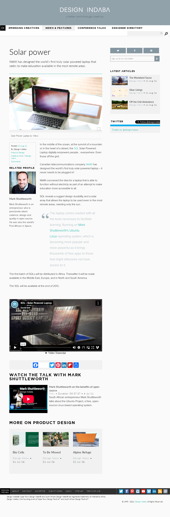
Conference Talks (92, 28)
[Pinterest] (58, 365)
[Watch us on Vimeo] (149, 491)
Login (69, 491)
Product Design (18, 152)
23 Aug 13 (22, 145)
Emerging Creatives (24, 28)
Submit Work (55, 491)
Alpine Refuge (82, 452)
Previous (23, 115)
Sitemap (79, 491)
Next (88, 115)
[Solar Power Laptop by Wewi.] (55, 131)
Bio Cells (18, 452)
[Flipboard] (70, 365)
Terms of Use (93, 491)
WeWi (89, 164)
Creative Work (17, 155)
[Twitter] (52, 365)
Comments (16, 161)
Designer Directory (127, 28)
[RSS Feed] (160, 491)
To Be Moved (52, 452)
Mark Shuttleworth (20, 199)
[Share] (76, 365)
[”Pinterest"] (151, 50)
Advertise (40, 491)
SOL (76, 148)
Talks (52, 393)
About (15, 491)
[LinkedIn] (64, 365)
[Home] (85, 11)
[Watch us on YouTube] (143, 491)
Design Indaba (140, 501)
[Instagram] (138, 491)
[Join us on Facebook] (134, 50)
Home (3, 28)
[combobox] (145, 33)
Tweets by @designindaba (125, 129)
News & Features (58, 28)
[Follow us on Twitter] (118, 50)
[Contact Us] (165, 491)
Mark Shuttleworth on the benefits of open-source (74, 388)
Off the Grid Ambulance (141, 101)
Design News (21, 458)
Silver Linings (135, 89)
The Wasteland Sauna (140, 77)
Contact (27, 491)
